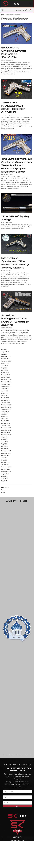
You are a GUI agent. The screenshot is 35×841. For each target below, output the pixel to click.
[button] (30, 3)
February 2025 (5, 375)
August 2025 (5, 363)
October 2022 (5, 432)
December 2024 (6, 379)
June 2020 (4, 478)
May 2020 (4, 480)
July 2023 (4, 414)
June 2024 (4, 391)
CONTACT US (20, 10)
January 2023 (5, 425)
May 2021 (4, 460)
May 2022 (4, 444)
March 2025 (5, 372)
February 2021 (5, 462)
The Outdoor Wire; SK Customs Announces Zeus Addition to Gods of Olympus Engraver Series (16, 165)
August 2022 (5, 437)
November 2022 (6, 430)
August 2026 (5, 351)
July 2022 (4, 439)
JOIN (17, 806)
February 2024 (5, 400)
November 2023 (6, 407)
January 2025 (5, 377)
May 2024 (4, 393)
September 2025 (6, 361)
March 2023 (5, 421)
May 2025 (4, 368)
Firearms (3, 490)
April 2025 (4, 370)
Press (3, 492)
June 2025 (4, 365)
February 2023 (5, 423)
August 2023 (5, 411)
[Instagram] (15, 3)
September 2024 (6, 386)
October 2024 (5, 384)
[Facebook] (18, 3)
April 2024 (4, 395)
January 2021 (5, 464)
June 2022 (4, 441)
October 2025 (5, 358)
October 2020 (5, 469)
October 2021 (5, 455)
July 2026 (4, 354)
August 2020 (5, 474)
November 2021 (6, 453)
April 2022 (4, 446)
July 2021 (4, 457)
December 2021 (6, 451)
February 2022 (5, 448)
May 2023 (4, 416)
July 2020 (4, 476)
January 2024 (5, 402)
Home (2, 14)
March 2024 (5, 398)
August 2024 (5, 388)
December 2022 (6, 428)
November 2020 (6, 467)
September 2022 (6, 434)
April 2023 (4, 418)
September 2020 (6, 471)
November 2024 (6, 381)
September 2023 (6, 409)
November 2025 (6, 356)
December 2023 (6, 405)
